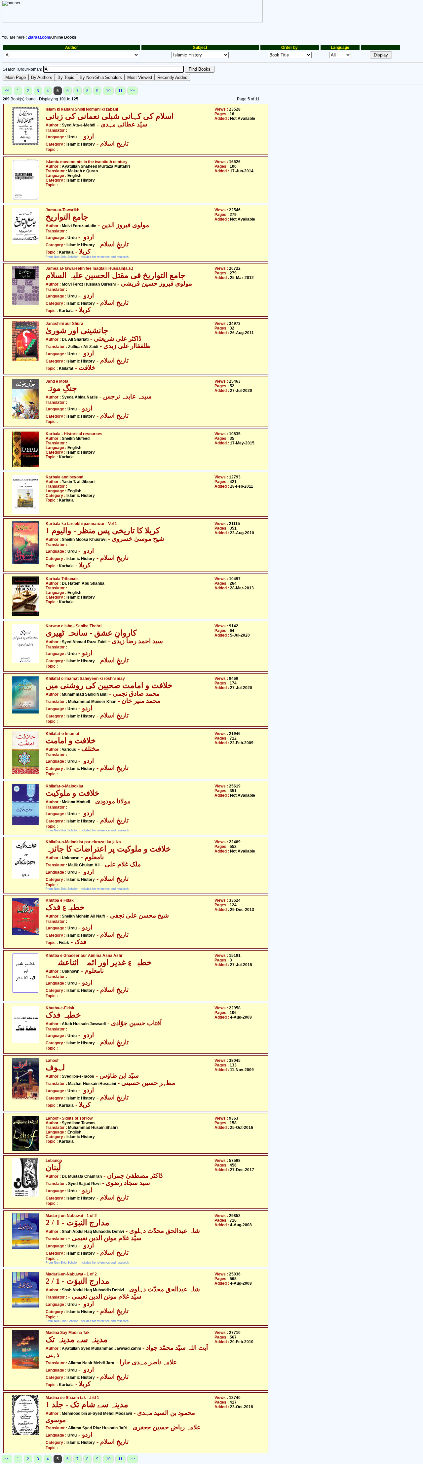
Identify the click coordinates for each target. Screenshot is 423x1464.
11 (120, 90)
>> (132, 90)
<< (7, 90)
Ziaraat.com (39, 37)
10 (108, 90)
